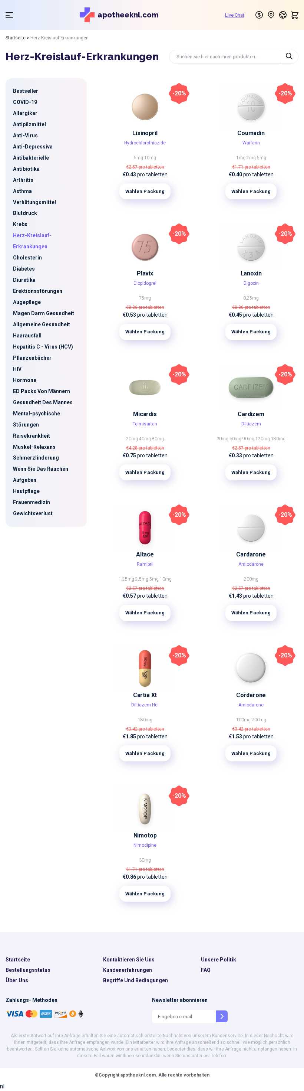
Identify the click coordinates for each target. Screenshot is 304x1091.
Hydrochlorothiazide (145, 143)
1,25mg (127, 579)
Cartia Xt (145, 695)
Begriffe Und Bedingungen (135, 980)
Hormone (24, 380)
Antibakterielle (31, 158)
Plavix (145, 273)
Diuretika (24, 280)
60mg (235, 438)
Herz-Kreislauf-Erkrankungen (32, 240)
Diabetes (24, 269)
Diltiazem (251, 424)
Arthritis (23, 180)
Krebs (20, 224)
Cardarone (250, 554)
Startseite (16, 37)
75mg (145, 298)
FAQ (206, 970)
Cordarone (251, 695)
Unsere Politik (218, 960)
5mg (139, 157)
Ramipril (145, 564)
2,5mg (142, 579)
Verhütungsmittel (34, 202)
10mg (150, 157)
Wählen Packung (145, 191)
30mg (223, 438)
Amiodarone (251, 564)
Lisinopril (144, 133)
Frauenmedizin (31, 502)
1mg (241, 157)
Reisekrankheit (31, 436)
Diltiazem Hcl (145, 705)
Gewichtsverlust (33, 513)
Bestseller (25, 91)
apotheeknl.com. (138, 1075)
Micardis (145, 414)
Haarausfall (27, 336)
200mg (251, 579)
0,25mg (251, 298)
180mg (278, 438)
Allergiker (25, 113)
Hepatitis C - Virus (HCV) (43, 347)
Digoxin (251, 283)
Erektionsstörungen (37, 291)
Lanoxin (251, 273)
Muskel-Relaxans (34, 447)
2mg (252, 157)
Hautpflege (26, 491)
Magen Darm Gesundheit (43, 313)
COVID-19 (25, 102)
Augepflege (27, 302)
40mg (145, 438)
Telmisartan (145, 424)
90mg (248, 438)
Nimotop (145, 835)
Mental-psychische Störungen (36, 419)
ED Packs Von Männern (41, 391)
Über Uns (17, 980)
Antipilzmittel (29, 124)
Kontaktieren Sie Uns (129, 960)
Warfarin (251, 143)
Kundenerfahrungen (127, 970)
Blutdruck (25, 213)
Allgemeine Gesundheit (41, 324)
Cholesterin (27, 258)
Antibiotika (26, 169)
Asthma (22, 191)
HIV (17, 369)
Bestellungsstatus (28, 970)
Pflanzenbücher (32, 358)
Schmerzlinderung (36, 458)
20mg (132, 438)
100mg (244, 719)
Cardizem (251, 414)
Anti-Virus (25, 135)
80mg (158, 438)
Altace (145, 554)
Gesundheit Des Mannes (43, 402)
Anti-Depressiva (33, 147)
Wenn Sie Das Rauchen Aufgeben (40, 474)
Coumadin (251, 133)
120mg (263, 438)
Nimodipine (144, 845)
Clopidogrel (144, 283)
